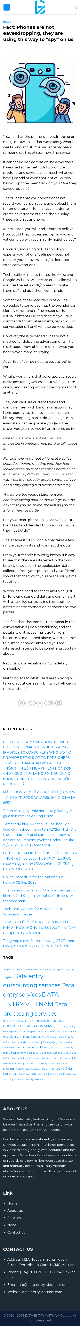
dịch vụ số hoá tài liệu (50, 1037)
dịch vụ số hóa (31, 1042)
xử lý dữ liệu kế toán (19, 1074)
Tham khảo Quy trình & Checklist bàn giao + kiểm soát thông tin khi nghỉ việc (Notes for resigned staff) (39, 895)
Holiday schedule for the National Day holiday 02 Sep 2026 (34, 879)
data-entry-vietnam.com (42, 1292)
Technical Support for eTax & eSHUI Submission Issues (32, 911)
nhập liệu (9, 1053)
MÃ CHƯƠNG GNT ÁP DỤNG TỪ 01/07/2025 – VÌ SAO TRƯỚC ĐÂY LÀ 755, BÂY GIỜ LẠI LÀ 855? (39, 797)
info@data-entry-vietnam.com (42, 1285)
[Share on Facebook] (28, 703)
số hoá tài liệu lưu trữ (61, 1053)
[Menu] (6, 7)
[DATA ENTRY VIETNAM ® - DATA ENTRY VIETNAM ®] (40, 7)
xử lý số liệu (14, 1079)
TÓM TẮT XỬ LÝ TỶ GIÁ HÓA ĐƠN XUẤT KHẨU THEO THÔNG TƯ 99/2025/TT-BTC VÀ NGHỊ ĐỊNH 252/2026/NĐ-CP (39, 927)
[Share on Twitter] (36, 703)
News (7, 21)
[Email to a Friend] (43, 703)
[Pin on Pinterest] (51, 703)
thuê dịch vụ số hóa (56, 1058)
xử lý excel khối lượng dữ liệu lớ (48, 1074)
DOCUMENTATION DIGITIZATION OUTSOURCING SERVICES (35, 1021)
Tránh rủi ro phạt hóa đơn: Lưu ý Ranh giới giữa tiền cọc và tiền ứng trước (37, 813)
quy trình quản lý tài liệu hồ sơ (33, 1053)
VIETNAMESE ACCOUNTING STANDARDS (37, 1069)
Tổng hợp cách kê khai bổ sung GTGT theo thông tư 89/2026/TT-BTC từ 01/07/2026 (38, 943)
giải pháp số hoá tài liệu (61, 1047)
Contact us (16, 1233)
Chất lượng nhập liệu (53, 969)
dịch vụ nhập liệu (23, 1036)
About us (15, 1211)
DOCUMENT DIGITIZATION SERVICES (31, 1026)
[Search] (75, 7)
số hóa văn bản (37, 1058)
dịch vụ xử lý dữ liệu (34, 1047)
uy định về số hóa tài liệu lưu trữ (39, 1063)
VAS (59, 1063)
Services (14, 1218)
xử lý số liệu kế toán (32, 1079)
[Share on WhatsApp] (21, 703)
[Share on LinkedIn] (58, 703)
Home (12, 1203)
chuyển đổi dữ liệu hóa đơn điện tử (22, 969)
